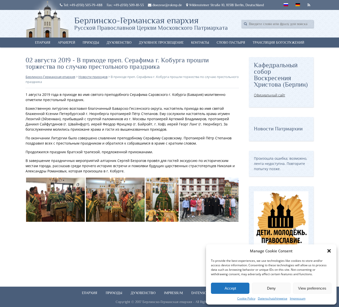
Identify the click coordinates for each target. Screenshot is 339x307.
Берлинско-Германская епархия (151, 23)
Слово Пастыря (231, 42)
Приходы (91, 42)
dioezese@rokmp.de (166, 5)
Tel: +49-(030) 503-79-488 (82, 5)
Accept (230, 288)
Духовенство (119, 42)
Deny (271, 288)
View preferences (312, 288)
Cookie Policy (246, 298)
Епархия (42, 42)
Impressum (297, 298)
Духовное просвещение (161, 42)
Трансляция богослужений (278, 42)
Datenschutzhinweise (272, 298)
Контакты (200, 42)
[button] (329, 250)
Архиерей (66, 42)
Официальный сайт (269, 95)
